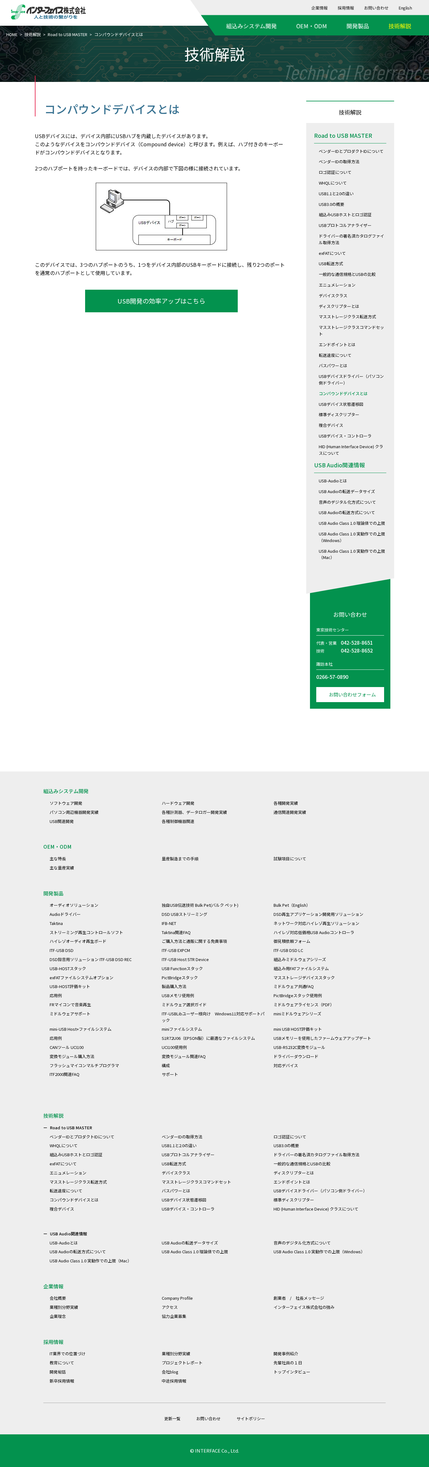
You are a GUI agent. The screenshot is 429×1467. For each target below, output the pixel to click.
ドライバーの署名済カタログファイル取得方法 (316, 1155)
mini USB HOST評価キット (298, 1029)
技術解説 (399, 26)
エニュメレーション (337, 285)
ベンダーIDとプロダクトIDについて (351, 151)
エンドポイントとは (337, 344)
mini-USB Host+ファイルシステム (80, 1029)
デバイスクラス (333, 295)
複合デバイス (331, 425)
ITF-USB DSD (61, 950)
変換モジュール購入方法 (72, 1056)
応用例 (56, 995)
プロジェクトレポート (182, 1363)
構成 (166, 1065)
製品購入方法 (174, 986)
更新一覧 (172, 1418)
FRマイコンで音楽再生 (70, 1005)
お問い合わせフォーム (352, 694)
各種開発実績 (286, 803)
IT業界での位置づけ (67, 1354)
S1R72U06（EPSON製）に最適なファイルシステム (208, 1038)
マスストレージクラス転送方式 (347, 317)
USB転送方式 (331, 263)
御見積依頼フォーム (292, 941)
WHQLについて (333, 183)
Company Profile (177, 1298)
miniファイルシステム (182, 1029)
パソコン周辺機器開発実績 (74, 812)
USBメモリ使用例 (178, 995)
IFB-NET (169, 923)
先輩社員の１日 (288, 1363)
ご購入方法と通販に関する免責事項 (194, 941)
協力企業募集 (174, 1316)
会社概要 (58, 1298)
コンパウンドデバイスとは (343, 393)
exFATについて (332, 253)
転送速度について (335, 355)
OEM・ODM (311, 26)
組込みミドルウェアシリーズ (300, 959)
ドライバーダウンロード (296, 1056)
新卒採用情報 (62, 1381)
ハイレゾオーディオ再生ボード (78, 941)
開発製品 (357, 26)
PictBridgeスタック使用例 (298, 995)
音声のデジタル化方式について (347, 502)
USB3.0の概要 (331, 204)
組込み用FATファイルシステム (301, 968)
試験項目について (290, 859)
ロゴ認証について (335, 172)
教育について (62, 1363)
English (405, 8)
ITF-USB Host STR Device (185, 959)
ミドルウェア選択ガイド (184, 1005)
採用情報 (346, 8)
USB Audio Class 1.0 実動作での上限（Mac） (91, 1261)
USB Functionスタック (182, 968)
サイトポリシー (250, 1418)
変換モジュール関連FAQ (184, 1056)
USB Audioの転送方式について (347, 512)
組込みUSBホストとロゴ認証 (345, 215)
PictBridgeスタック (180, 978)
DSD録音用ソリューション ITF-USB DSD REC (91, 959)
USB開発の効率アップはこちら (161, 300)
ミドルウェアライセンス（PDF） (304, 1005)
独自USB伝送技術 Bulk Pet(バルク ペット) (200, 905)
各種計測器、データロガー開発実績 (194, 812)
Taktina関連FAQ (176, 932)
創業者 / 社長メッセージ (299, 1298)
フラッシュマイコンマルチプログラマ (84, 1065)
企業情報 (320, 8)
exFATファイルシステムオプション (81, 978)
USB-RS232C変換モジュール (299, 1047)
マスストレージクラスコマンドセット (196, 1182)
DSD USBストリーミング (184, 914)
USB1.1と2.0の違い (336, 193)
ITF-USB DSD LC (288, 950)
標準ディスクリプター (339, 414)
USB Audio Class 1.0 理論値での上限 (352, 523)
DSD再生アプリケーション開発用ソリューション (318, 914)
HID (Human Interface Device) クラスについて (316, 1209)
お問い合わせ (376, 8)
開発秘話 (58, 1372)
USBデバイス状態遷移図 (341, 404)
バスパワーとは (333, 365)
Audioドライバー (65, 914)
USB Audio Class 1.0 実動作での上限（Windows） (319, 1252)
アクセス (170, 1307)
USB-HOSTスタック (68, 968)
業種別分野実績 (64, 1307)
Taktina (56, 923)
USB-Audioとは (333, 481)
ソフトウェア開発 (66, 803)
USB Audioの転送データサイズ (347, 491)
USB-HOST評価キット (70, 986)
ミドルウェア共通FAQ (294, 986)
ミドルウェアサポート (70, 1014)
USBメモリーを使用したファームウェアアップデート (322, 1038)
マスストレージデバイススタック (304, 978)
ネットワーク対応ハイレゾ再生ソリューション (316, 923)
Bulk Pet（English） (292, 905)
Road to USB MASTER (67, 34)
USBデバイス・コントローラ (345, 436)
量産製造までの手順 (180, 859)
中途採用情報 (174, 1381)
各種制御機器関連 (178, 821)
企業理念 (58, 1316)
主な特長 (58, 859)
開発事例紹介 (286, 1354)
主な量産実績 (62, 868)
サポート (170, 1074)
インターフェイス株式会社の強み (304, 1307)
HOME (12, 34)
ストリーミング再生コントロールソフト (86, 932)
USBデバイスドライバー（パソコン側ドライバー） (320, 1191)
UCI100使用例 (174, 1047)
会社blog (170, 1372)
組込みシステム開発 (251, 26)
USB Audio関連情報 (339, 465)
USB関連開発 (62, 821)
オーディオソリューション (74, 905)
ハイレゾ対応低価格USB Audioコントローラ (314, 932)
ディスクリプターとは (339, 306)
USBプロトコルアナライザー (345, 225)
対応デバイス (286, 1065)
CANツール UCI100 (67, 1047)
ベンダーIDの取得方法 (339, 161)
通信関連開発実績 (290, 812)
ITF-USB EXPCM (176, 950)
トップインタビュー (292, 1372)
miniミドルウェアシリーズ (297, 1014)
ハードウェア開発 (178, 803)
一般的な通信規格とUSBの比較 (347, 274)
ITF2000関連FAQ (64, 1074)
